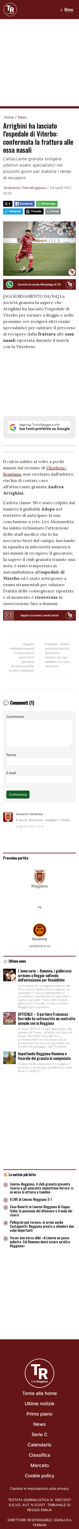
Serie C (39, 1434)
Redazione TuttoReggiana (25, 188)
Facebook (26, 203)
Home (9, 117)
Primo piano (39, 1414)
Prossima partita (15, 858)
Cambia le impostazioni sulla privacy (39, 1488)
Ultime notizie (39, 1403)
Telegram (14, 211)
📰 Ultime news (14, 961)
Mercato (39, 1465)
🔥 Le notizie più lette (19, 1174)
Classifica (39, 1455)
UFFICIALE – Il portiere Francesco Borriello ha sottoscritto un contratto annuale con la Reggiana (46, 1018)
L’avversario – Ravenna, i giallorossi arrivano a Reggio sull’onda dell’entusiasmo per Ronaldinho (44, 975)
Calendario (39, 1444)
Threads (36, 211)
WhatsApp (48, 203)
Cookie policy (39, 1475)
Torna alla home (39, 1393)
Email (55, 211)
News (22, 117)
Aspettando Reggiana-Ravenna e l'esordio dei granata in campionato (44, 1056)
